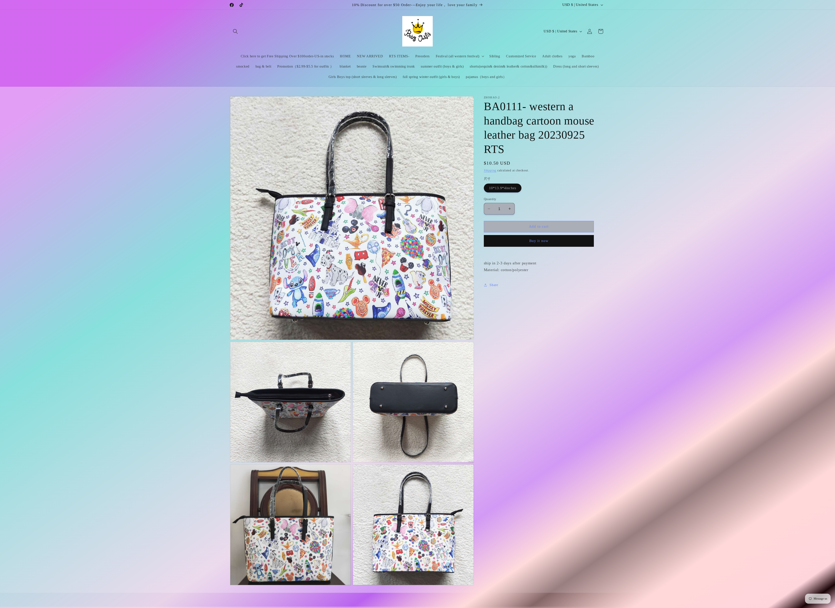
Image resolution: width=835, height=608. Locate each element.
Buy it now (539, 241)
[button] (235, 31)
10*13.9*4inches (502, 188)
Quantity (490, 199)
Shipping (490, 170)
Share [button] (493, 285)
